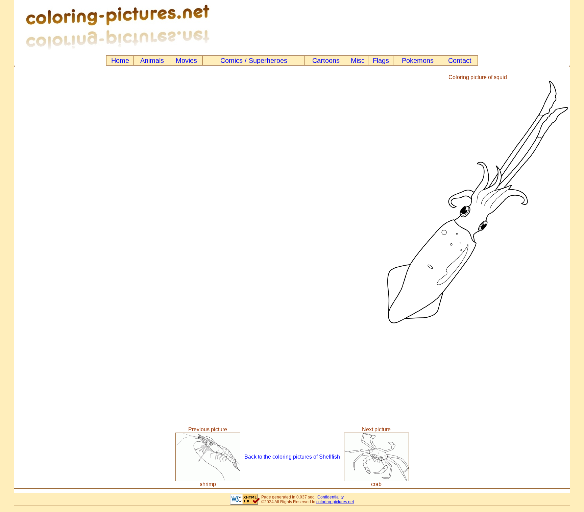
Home (120, 60)
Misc (358, 60)
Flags (381, 60)
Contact (459, 60)
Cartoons (326, 60)
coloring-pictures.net (335, 501)
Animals (152, 60)
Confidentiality (330, 497)
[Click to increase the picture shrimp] (207, 479)
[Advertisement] (200, 199)
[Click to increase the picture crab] (376, 479)
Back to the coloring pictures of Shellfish (292, 457)
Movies (186, 60)
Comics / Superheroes (253, 60)
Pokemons (418, 60)
